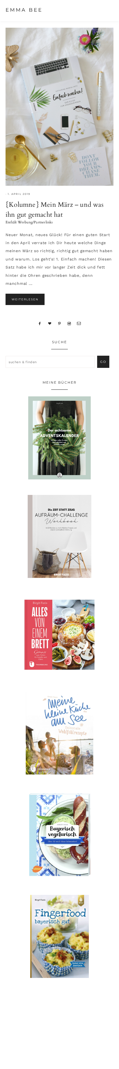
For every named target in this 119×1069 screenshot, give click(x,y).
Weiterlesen (25, 299)
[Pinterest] (60, 323)
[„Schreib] (79, 323)
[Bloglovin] (50, 323)
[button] (108, 10)
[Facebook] (40, 323)
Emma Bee (24, 10)
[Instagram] (69, 323)
